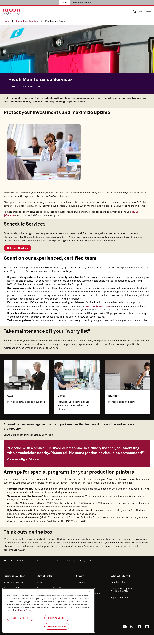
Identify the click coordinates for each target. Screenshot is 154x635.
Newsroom (81, 588)
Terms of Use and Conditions (51, 588)
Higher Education (119, 597)
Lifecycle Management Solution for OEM (122, 590)
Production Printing (82, 2)
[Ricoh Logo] (12, 12)
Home (6, 21)
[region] (48, 610)
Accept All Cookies (57, 626)
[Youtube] (125, 626)
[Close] (90, 591)
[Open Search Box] (134, 11)
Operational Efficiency (15, 588)
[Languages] (141, 11)
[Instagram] (132, 626)
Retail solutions (118, 582)
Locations (80, 582)
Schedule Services (17, 248)
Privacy (40, 582)
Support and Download (27, 21)
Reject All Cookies (56, 618)
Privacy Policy (24, 610)
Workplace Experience (15, 582)
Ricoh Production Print (97, 305)
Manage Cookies (20, 618)
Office (64, 2)
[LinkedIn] (147, 626)
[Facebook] (139, 626)
